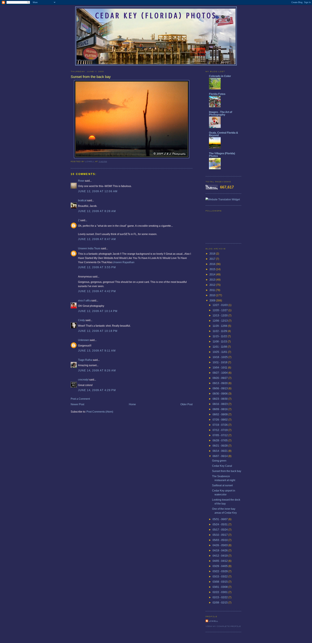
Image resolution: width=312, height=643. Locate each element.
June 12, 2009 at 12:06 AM (97, 191)
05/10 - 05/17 (220, 534)
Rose (81, 180)
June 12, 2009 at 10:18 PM (97, 331)
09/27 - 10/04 (220, 372)
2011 (212, 290)
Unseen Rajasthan (123, 262)
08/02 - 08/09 (220, 414)
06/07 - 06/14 (220, 456)
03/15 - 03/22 (220, 576)
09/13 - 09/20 (220, 383)
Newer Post (77, 404)
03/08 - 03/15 (220, 581)
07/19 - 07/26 (220, 424)
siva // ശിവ (84, 300)
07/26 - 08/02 (220, 419)
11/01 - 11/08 (220, 346)
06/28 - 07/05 (220, 440)
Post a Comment (80, 398)
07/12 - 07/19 (220, 430)
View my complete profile (223, 626)
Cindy (81, 320)
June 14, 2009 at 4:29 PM (97, 390)
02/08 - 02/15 (220, 602)
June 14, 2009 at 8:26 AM (97, 370)
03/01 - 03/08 (220, 587)
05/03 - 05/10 (220, 540)
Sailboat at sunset (222, 485)
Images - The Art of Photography (220, 113)
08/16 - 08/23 (220, 404)
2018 (212, 253)
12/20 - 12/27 (220, 310)
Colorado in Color (220, 76)
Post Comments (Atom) (99, 411)
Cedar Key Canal (222, 465)
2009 (212, 300)
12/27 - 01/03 (220, 305)
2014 (212, 274)
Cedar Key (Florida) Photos (156, 15)
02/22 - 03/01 (220, 592)
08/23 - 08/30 (220, 398)
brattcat (82, 200)
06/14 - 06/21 (220, 450)
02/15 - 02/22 (220, 597)
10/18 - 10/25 (220, 357)
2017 (212, 258)
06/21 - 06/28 (220, 445)
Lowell (90, 161)
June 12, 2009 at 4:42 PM (97, 291)
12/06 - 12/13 (220, 320)
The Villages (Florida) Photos (222, 154)
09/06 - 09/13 (220, 388)
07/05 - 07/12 (220, 435)
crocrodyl (83, 379)
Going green (219, 460)
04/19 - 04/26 (220, 550)
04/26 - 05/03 (220, 545)
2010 (212, 295)
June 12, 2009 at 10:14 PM (97, 311)
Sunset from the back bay (226, 471)
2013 (212, 279)
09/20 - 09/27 (220, 378)
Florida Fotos (217, 94)
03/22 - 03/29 (220, 571)
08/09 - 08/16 (220, 409)
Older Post (186, 404)
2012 (212, 284)
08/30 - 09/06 (220, 393)
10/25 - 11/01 (220, 352)
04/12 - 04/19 (220, 555)
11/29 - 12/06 (220, 326)
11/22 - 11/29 (220, 331)
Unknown (83, 340)
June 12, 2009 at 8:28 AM (97, 211)
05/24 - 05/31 (220, 524)
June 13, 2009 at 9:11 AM (97, 350)
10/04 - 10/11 (220, 367)
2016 (212, 264)
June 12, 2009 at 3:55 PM (97, 267)
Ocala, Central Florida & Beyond (223, 134)
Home (132, 404)
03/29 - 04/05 (220, 566)
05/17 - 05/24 (220, 529)
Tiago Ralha (85, 360)
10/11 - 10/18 (220, 362)
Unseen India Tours (89, 248)
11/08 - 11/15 (220, 341)
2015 (212, 269)
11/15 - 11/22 (220, 336)
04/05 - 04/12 (220, 561)
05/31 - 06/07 (220, 519)
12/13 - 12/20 (220, 315)
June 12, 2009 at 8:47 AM (97, 239)
